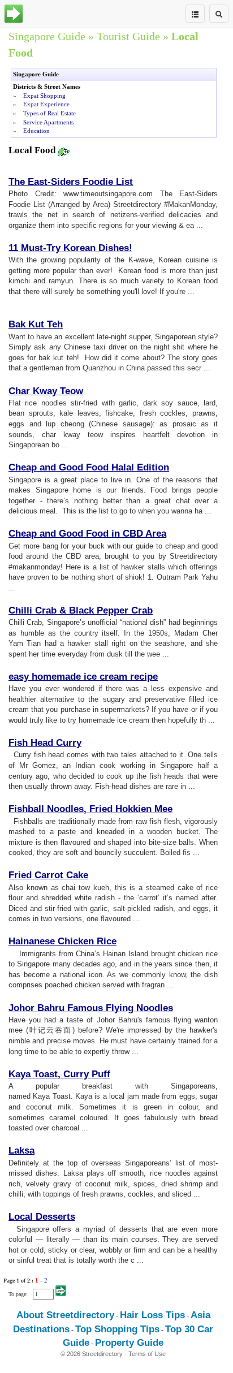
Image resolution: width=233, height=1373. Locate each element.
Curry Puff (86, 1074)
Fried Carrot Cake (48, 875)
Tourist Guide (128, 36)
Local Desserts (41, 1216)
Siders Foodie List (92, 181)
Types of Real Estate (49, 113)
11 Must (25, 248)
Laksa (21, 1150)
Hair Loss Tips (152, 1315)
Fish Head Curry (44, 742)
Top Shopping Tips (117, 1329)
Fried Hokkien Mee (130, 809)
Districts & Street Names (46, 86)
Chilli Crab (32, 610)
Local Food (33, 150)
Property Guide (129, 1342)
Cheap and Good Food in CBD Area (87, 533)
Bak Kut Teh (35, 324)
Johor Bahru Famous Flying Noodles (90, 1008)
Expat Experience (46, 104)
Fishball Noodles (46, 809)
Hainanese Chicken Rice (62, 941)
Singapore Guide (46, 36)
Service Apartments (48, 122)
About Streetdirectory (65, 1315)
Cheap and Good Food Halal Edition (88, 467)
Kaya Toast (33, 1074)
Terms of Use (147, 1353)
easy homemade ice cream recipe (83, 676)
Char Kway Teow (45, 391)
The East (28, 181)
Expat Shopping (44, 95)
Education (36, 130)
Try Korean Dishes (87, 248)
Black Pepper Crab (111, 610)
